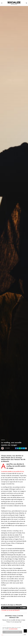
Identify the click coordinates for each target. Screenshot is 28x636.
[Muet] (21, 608)
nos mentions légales (13, 629)
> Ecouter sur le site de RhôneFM (10, 610)
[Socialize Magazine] (14, 3)
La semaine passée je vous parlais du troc (12, 471)
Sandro (8, 448)
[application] (14, 607)
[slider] (24, 607)
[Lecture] (3, 608)
